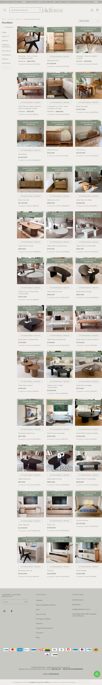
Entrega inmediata (43, 619)
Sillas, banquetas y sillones (46, 605)
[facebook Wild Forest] (11, 611)
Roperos (5, 59)
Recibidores (6, 55)
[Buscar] (40, 10)
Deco (38, 609)
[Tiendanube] (51, 674)
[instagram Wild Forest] (4, 611)
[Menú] (4, 10)
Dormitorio (6, 51)
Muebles (19, 19)
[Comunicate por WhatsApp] (97, 674)
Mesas (4, 32)
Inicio (4, 19)
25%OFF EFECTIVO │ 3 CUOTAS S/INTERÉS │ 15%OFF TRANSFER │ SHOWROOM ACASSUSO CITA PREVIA (38, 2)
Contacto (39, 633)
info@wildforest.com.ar (81, 609)
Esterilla (5, 41)
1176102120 (76, 605)
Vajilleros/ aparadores (6, 46)
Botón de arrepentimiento (73, 669)
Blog (38, 637)
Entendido (83, 682)
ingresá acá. (56, 669)
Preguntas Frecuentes (44, 628)
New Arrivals (41, 614)
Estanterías (6, 63)
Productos (10, 19)
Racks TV (5, 36)
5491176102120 (77, 600)
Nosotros (39, 623)
